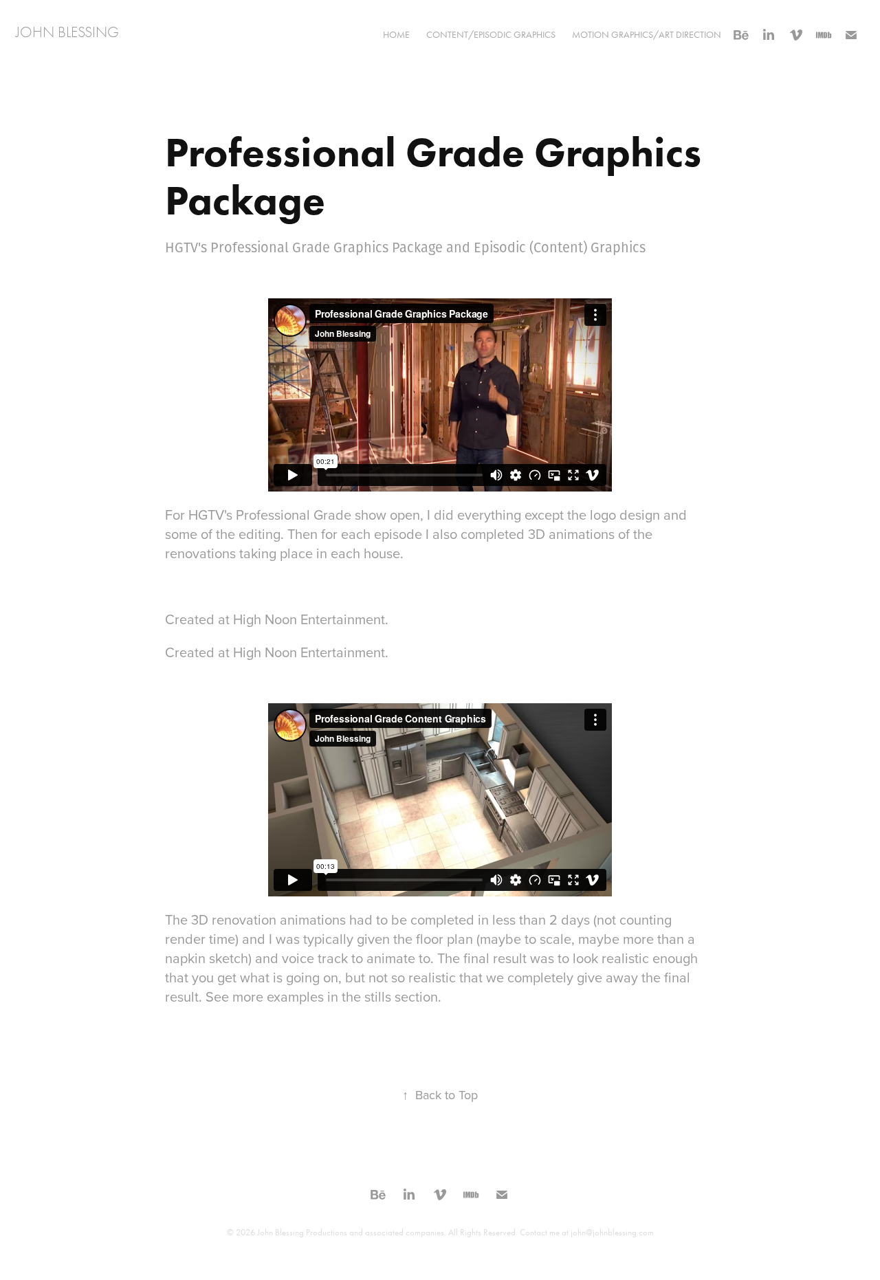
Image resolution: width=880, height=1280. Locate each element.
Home (396, 35)
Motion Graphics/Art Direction (646, 35)
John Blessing (67, 32)
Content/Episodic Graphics (491, 35)
